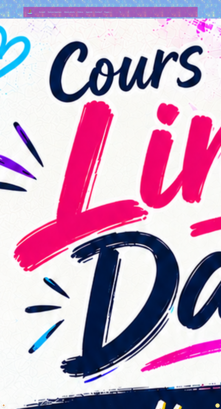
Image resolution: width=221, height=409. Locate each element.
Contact (98, 12)
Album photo (69, 12)
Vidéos (80, 12)
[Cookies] (4, 405)
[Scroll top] (217, 405)
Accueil (42, 12)
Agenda (89, 12)
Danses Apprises (54, 12)
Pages (107, 12)
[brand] (30, 12)
